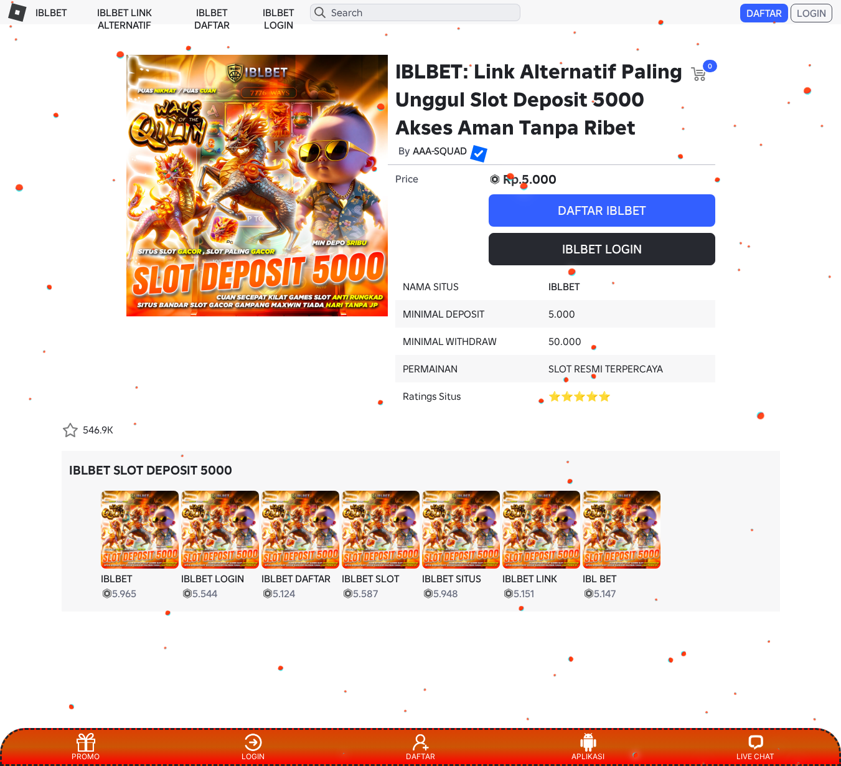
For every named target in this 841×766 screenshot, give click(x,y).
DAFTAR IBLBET (602, 210)
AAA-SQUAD (440, 150)
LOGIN (811, 13)
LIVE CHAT (755, 756)
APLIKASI (587, 756)
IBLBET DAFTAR (212, 18)
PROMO (86, 756)
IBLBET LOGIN (278, 18)
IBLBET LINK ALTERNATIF (124, 18)
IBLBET (51, 12)
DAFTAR (764, 13)
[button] (475, 150)
